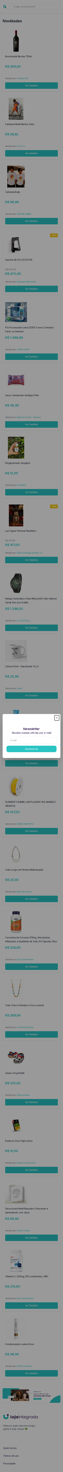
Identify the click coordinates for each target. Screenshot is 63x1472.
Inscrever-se (31, 748)
